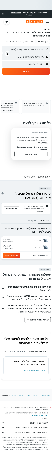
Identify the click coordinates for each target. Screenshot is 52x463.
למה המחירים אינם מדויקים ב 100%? (31, 432)
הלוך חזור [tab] (44, 220)
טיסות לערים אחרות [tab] (16, 351)
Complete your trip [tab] (37, 351)
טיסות (35, 395)
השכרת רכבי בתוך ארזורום (34, 370)
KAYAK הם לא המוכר (39, 422)
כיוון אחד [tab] (32, 220)
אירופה (21, 395)
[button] (3, 14)
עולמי (28, 395)
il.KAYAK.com (45, 395)
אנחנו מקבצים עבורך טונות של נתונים (31, 427)
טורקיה (13, 395)
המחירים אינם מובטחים (40, 415)
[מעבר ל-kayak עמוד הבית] (34, 21)
